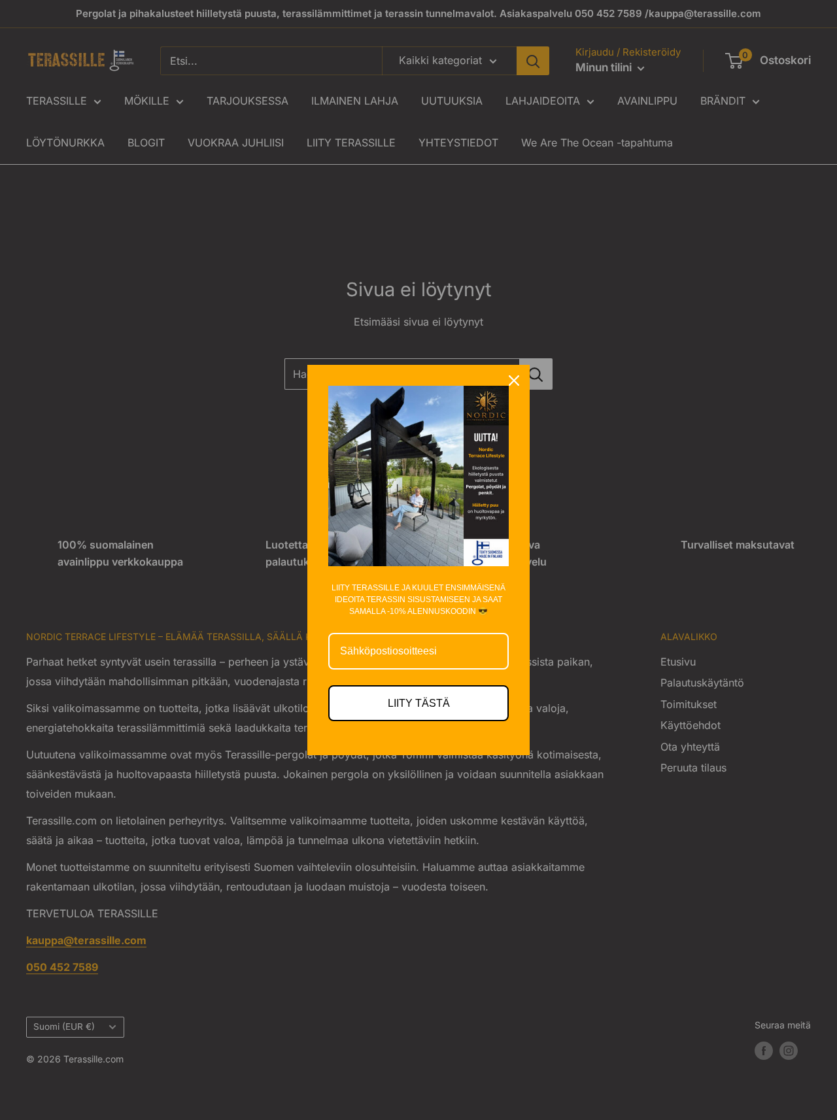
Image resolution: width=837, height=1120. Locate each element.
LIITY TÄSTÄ (419, 703)
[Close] (514, 380)
